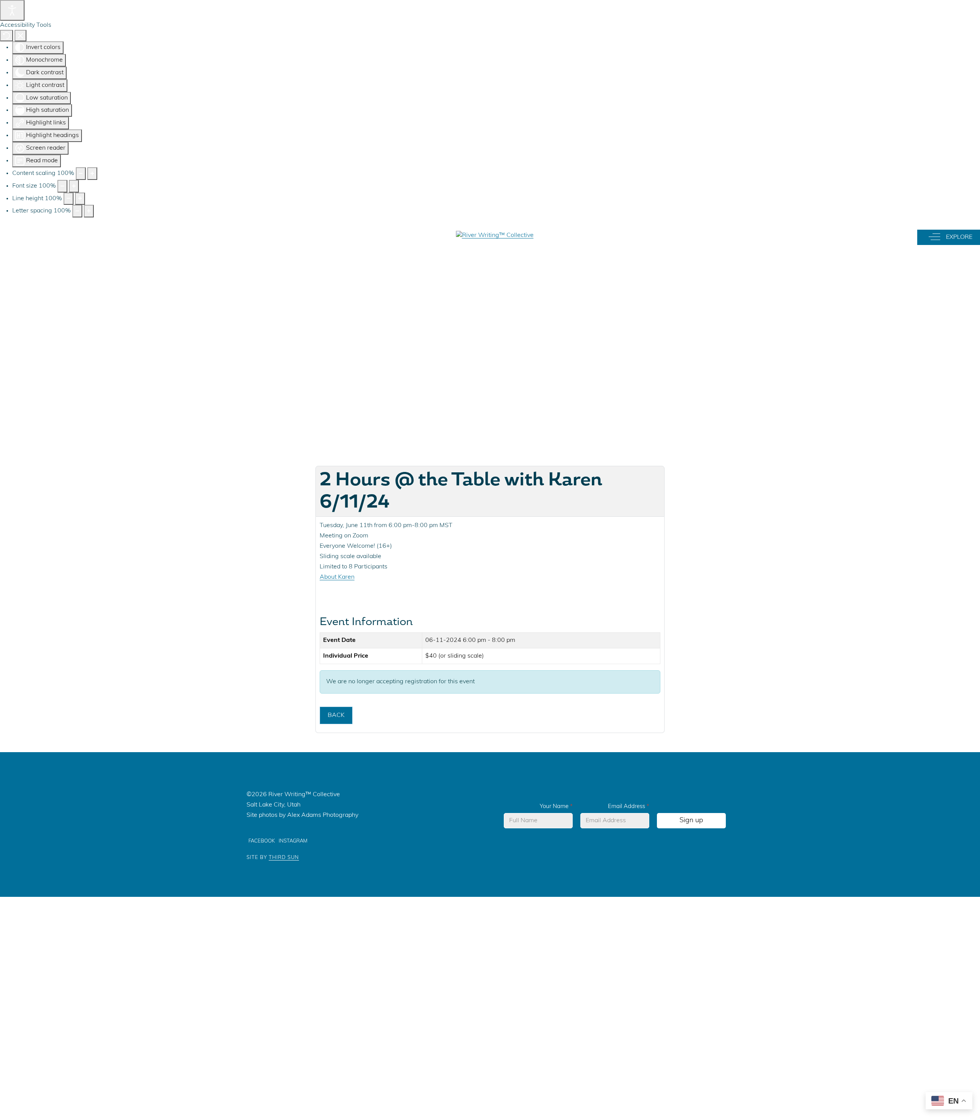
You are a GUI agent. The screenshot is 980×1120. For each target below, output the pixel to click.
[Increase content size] (92, 173)
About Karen (337, 577)
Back (336, 715)
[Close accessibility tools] (20, 35)
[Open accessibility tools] (12, 10)
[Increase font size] (74, 186)
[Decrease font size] (62, 186)
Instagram (293, 841)
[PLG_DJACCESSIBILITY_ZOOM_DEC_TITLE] (81, 173)
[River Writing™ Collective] (495, 235)
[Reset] (6, 35)
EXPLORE (957, 236)
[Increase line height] (80, 199)
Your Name (556, 807)
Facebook (261, 841)
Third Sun (284, 857)
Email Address (628, 807)
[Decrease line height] (69, 199)
